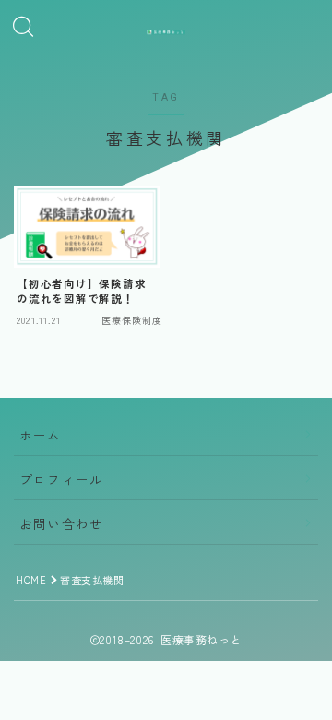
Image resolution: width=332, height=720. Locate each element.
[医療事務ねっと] (166, 32)
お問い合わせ (61, 523)
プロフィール (61, 479)
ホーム (40, 435)
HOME (31, 579)
